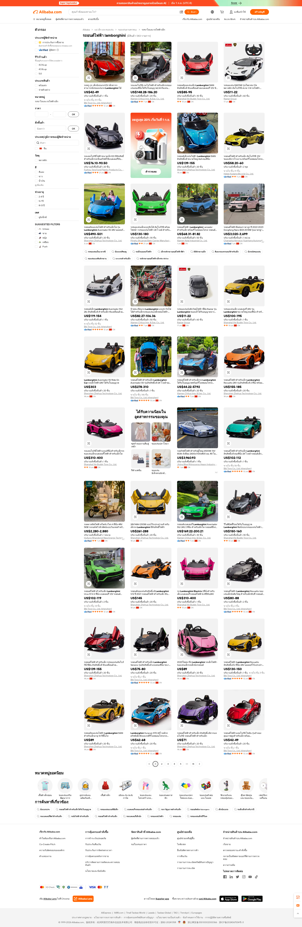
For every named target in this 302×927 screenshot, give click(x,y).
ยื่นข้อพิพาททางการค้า (188, 850)
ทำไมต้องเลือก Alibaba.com (52, 838)
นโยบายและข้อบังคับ (95, 871)
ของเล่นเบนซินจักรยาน (97, 259)
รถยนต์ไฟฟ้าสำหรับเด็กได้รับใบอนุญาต (75, 809)
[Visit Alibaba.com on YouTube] (250, 877)
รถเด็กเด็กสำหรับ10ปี (245, 809)
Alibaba (86, 29)
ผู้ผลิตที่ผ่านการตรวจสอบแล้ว (145, 838)
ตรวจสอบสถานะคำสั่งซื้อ (235, 850)
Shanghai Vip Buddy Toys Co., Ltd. (193, 98)
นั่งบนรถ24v (45, 809)
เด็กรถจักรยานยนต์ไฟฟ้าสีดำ (173, 252)
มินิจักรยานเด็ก (200, 252)
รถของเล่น (177, 816)
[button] (181, 12)
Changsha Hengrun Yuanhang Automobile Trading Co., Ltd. (244, 240)
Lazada (151, 912)
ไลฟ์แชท (181, 844)
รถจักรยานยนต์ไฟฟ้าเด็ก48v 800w (154, 259)
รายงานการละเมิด (186, 868)
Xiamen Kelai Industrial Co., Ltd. (192, 240)
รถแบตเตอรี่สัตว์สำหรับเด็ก (51, 816)
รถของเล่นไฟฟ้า (157, 816)
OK (73, 114)
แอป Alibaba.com (207, 898)
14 (193, 764)
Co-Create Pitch (47, 844)
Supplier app (162, 898)
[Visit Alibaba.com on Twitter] (237, 877)
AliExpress (106, 912)
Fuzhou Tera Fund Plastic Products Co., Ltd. (104, 169)
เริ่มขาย (227, 844)
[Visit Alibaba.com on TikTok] (256, 877)
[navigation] (57, 397)
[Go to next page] (199, 764)
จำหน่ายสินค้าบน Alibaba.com (237, 838)
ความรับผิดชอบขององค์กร (51, 850)
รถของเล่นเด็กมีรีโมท (198, 816)
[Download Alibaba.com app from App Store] (228, 899)
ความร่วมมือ (229, 865)
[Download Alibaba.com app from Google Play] (252, 899)
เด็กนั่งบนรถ (223, 809)
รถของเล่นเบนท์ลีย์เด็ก (109, 809)
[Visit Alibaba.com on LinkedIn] (231, 877)
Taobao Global (164, 912)
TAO (175, 912)
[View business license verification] (179, 922)
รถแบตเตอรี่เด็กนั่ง (133, 816)
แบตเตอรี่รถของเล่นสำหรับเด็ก (139, 809)
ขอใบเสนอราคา (139, 844)
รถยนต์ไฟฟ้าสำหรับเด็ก (107, 816)
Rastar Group (230, 98)
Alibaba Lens (50, 898)
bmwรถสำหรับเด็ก (123, 259)
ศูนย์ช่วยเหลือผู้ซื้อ (185, 838)
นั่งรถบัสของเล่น (254, 252)
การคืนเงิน (182, 856)
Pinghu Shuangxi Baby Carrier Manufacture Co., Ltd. (151, 240)
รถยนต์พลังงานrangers (199, 809)
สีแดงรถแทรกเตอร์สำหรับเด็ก (227, 252)
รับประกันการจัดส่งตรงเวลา (98, 850)
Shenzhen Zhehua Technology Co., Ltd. (196, 169)
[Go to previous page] (149, 764)
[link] (298, 897)
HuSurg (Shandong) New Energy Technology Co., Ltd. (104, 538)
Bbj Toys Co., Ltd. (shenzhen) (98, 103)
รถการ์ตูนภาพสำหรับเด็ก (171, 809)
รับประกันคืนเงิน (93, 844)
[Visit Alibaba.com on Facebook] (225, 877)
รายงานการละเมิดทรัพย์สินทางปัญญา (195, 862)
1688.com (118, 912)
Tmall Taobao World (135, 912)
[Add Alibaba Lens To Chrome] (83, 899)
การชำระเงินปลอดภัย (95, 838)
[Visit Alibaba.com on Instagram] (244, 877)
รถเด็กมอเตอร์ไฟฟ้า (144, 252)
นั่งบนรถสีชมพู (120, 252)
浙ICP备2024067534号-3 (231, 922)
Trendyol (184, 912)
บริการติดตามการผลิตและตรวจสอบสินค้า (102, 863)
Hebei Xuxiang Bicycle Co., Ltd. (239, 173)
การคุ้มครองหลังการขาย (97, 856)
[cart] (222, 12)
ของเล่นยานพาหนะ (127, 29)
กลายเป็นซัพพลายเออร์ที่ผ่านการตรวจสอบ (241, 857)
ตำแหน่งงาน (45, 856)
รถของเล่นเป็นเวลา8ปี (97, 252)
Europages (196, 912)
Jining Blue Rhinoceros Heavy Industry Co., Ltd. (197, 464)
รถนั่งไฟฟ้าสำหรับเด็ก (80, 816)
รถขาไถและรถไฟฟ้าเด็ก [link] (153, 29)
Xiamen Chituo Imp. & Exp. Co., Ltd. (147, 98)
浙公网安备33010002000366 (202, 922)
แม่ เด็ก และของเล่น (104, 29)
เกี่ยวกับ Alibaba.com (49, 831)
